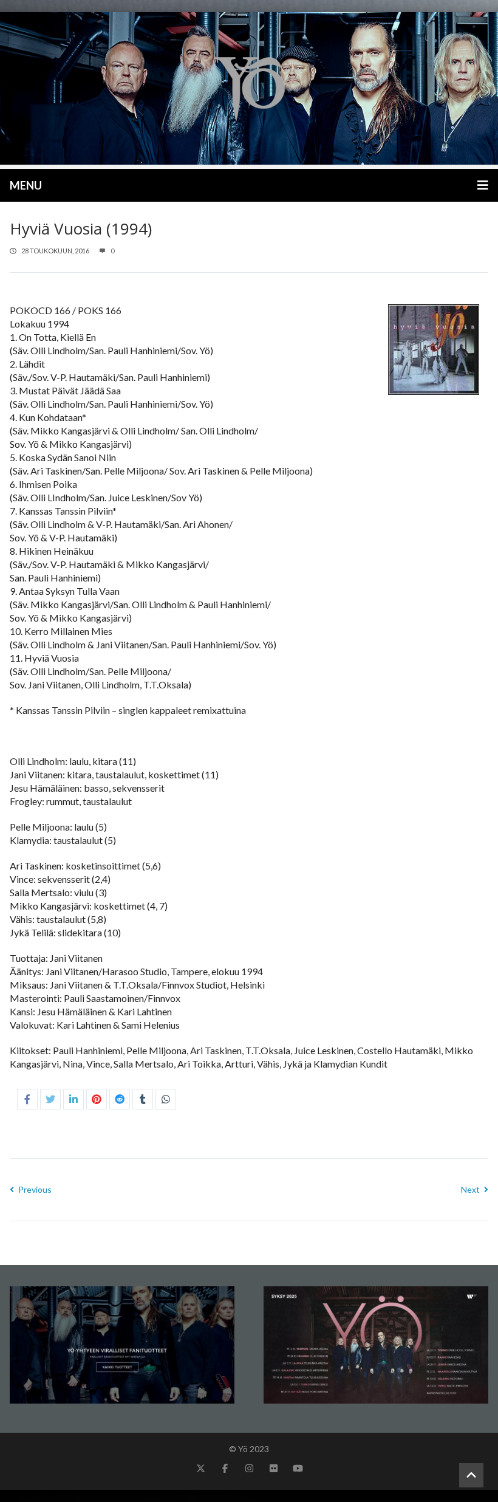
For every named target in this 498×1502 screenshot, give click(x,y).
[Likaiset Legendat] (249, 88)
